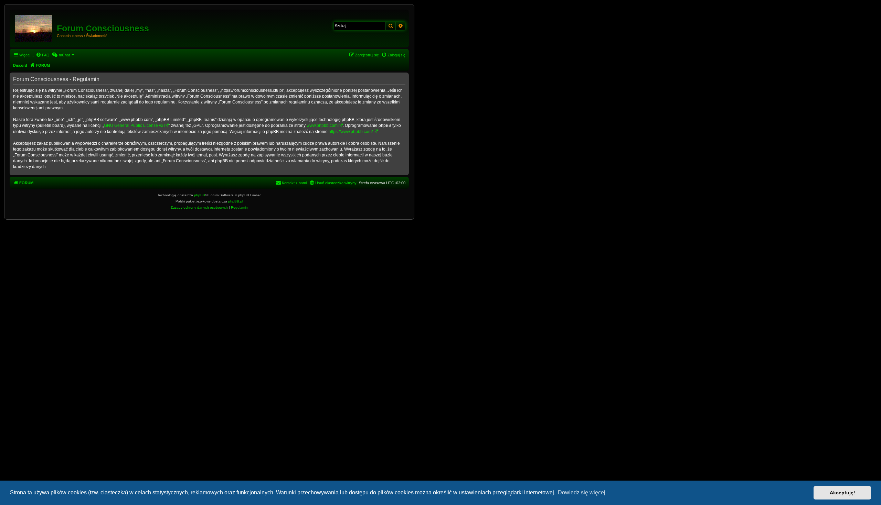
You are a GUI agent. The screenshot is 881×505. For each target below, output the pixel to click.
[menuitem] (43, 55)
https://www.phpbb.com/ (351, 131)
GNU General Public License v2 (133, 125)
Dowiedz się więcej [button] (581, 492)
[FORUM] (34, 27)
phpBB (199, 195)
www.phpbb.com (322, 125)
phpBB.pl (235, 201)
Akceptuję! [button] (842, 492)
